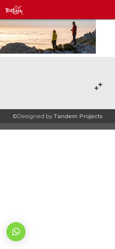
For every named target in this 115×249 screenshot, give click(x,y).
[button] (16, 231)
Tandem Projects (78, 116)
